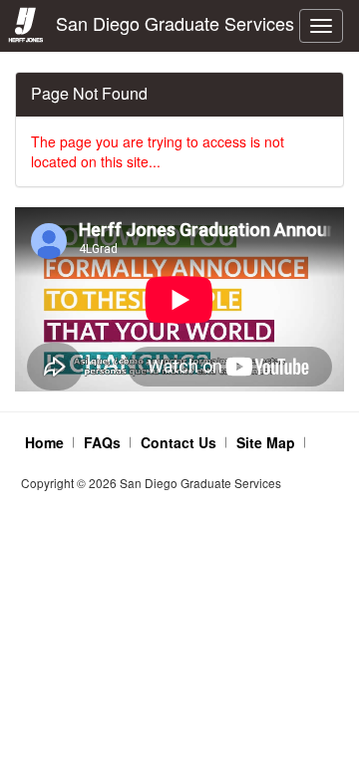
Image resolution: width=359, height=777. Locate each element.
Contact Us (178, 442)
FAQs (102, 442)
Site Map (265, 442)
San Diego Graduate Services (170, 23)
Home (44, 442)
